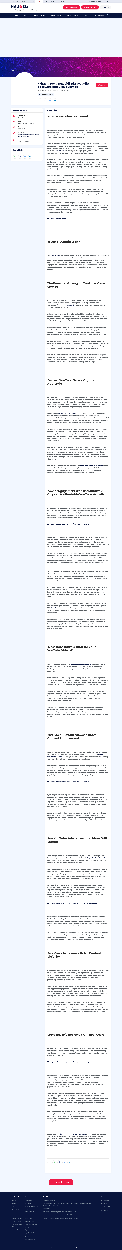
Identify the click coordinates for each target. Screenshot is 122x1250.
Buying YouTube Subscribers (97, 858)
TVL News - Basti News (50, 1200)
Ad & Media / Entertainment (29, 1211)
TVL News (15, 1)
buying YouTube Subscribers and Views (72, 1134)
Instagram (106, 1206)
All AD (14, 1206)
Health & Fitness (30, 1239)
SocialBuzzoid (59, 151)
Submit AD (15, 1210)
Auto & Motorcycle (31, 1225)
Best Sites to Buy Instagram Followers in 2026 (57, 1215)
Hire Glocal (46, 1208)
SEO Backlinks (16, 1221)
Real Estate (28, 1236)
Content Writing (39, 15)
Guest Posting (56, 15)
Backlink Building (72, 15)
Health (46, 1)
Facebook (106, 1200)
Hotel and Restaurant (31, 1215)
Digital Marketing (30, 1233)
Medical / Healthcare (31, 1206)
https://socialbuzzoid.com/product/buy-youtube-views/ (29, 135)
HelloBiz (39, 1)
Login (14, 1203)
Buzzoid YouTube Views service (91, 466)
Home (16, 15)
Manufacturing (29, 1221)
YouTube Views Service (67, 305)
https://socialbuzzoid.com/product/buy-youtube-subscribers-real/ (72, 903)
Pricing (86, 15)
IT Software (28, 1200)
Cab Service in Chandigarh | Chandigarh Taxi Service (60, 1212)
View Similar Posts (61, 1182)
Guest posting (17, 1218)
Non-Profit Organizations (29, 1229)
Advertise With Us (95, 1)
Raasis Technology (27, 1)
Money (53, 1)
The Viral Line (62, 1)
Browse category (15, 1214)
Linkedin (105, 1210)
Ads (25, 15)
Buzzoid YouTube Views (66, 413)
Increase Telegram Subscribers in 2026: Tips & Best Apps (61, 1218)
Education (28, 1203)
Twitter (105, 1203)
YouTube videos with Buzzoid (80, 664)
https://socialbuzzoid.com (56, 219)
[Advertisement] (61, 39)
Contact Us (16, 1230)
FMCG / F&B (28, 1218)
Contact (107, 1)
